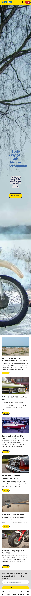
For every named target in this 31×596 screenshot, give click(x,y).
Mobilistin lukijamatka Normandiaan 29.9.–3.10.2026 (15, 359)
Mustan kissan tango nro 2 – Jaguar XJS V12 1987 (14, 477)
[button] (9, 593)
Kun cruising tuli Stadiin (12, 436)
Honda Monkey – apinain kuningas (13, 551)
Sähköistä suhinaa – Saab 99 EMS (14, 398)
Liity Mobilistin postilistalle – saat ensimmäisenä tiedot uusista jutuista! (14, 576)
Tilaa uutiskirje (15, 588)
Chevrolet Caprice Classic (13, 514)
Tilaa (28, 2)
